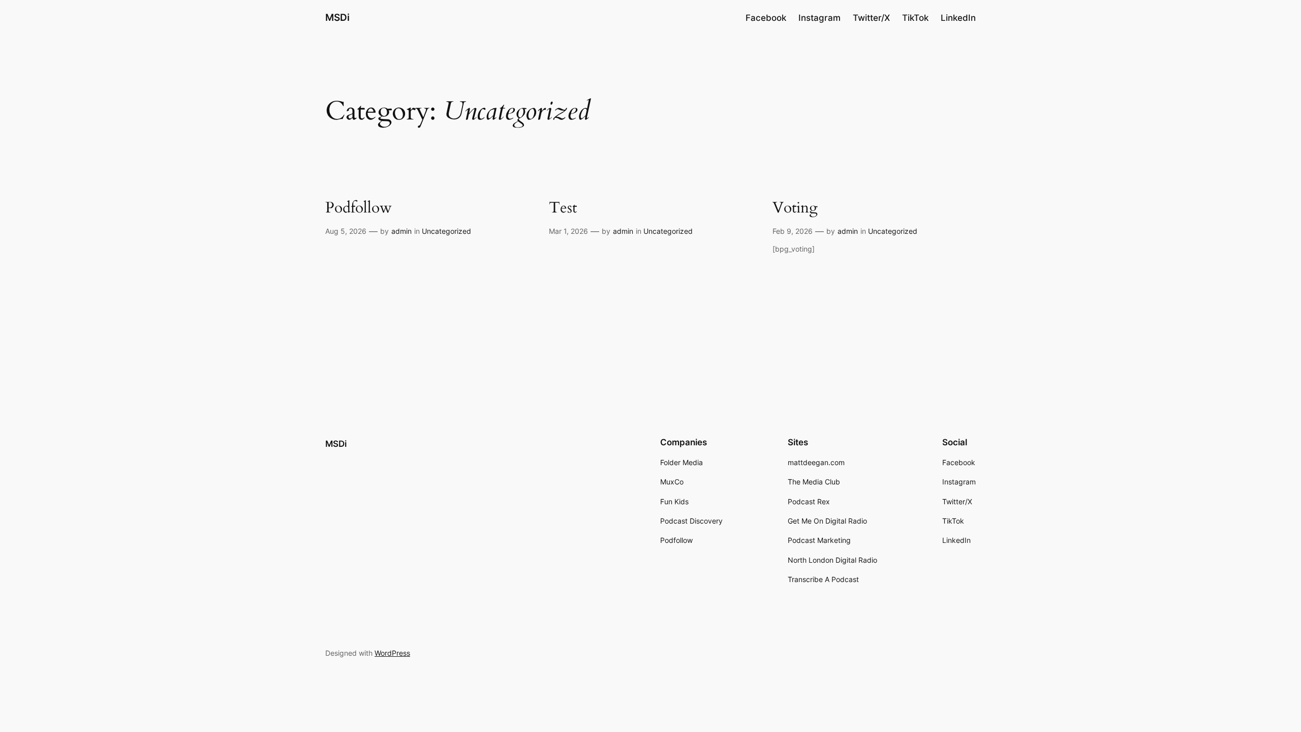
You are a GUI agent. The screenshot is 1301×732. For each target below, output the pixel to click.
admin (401, 231)
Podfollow (358, 208)
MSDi (337, 17)
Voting (795, 208)
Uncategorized (446, 231)
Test (563, 208)
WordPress (392, 653)
